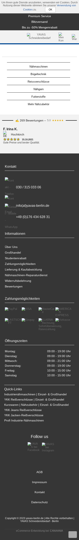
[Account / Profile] (61, 37)
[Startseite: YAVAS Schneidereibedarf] (39, 37)
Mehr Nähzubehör (38, 104)
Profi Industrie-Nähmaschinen (24, 420)
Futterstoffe (38, 96)
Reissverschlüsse (38, 81)
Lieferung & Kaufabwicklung (23, 269)
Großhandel (13, 252)
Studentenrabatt (15, 258)
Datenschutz (39, 502)
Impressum (39, 482)
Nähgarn (38, 89)
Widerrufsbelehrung (18, 280)
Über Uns (11, 247)
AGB (39, 472)
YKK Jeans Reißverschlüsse (23, 410)
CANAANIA (56, 530)
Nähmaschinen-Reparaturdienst (26, 275)
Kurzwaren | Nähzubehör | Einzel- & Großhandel (36, 404)
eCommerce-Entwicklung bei (32, 530)
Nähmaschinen (38, 66)
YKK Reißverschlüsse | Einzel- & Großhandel (34, 399)
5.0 (55, 120)
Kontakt (40, 492)
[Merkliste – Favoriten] (68, 37)
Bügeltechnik (38, 74)
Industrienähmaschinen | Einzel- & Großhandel (35, 394)
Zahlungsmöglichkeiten (20, 264)
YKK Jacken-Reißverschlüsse (23, 415)
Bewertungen (14, 286)
